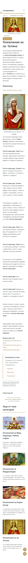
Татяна (15, 90)
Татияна (9, 90)
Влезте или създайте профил (13, 399)
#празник (6, 385)
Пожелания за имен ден (11, 350)
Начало (5, 15)
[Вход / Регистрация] (24, 10)
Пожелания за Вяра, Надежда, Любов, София (12, 435)
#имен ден (6, 382)
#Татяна (13, 385)
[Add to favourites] (25, 549)
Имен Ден (10, 372)
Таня (4, 90)
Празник (10, 369)
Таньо (20, 90)
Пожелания (7, 39)
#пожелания (14, 382)
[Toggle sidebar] (1, 13)
